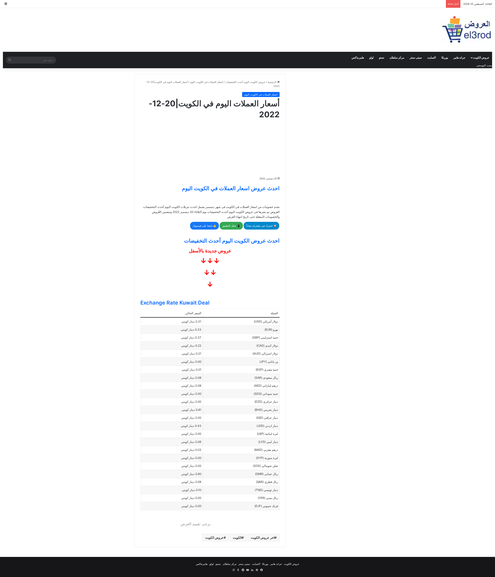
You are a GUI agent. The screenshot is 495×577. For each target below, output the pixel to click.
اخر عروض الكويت (263, 538)
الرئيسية (272, 81)
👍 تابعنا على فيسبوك (204, 225)
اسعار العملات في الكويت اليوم (206, 81)
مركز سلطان (397, 57)
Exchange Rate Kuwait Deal (174, 303)
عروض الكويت (481, 57)
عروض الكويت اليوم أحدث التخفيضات (245, 81)
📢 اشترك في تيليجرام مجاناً (261, 225)
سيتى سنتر (416, 57)
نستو (381, 57)
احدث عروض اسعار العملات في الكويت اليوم (231, 188)
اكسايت (431, 57)
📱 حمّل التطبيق (231, 225)
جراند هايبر (459, 57)
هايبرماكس (358, 57)
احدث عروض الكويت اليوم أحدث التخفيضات (232, 240)
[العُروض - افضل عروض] (466, 30)
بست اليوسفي (484, 65)
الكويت (237, 538)
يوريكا (444, 57)
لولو (371, 57)
